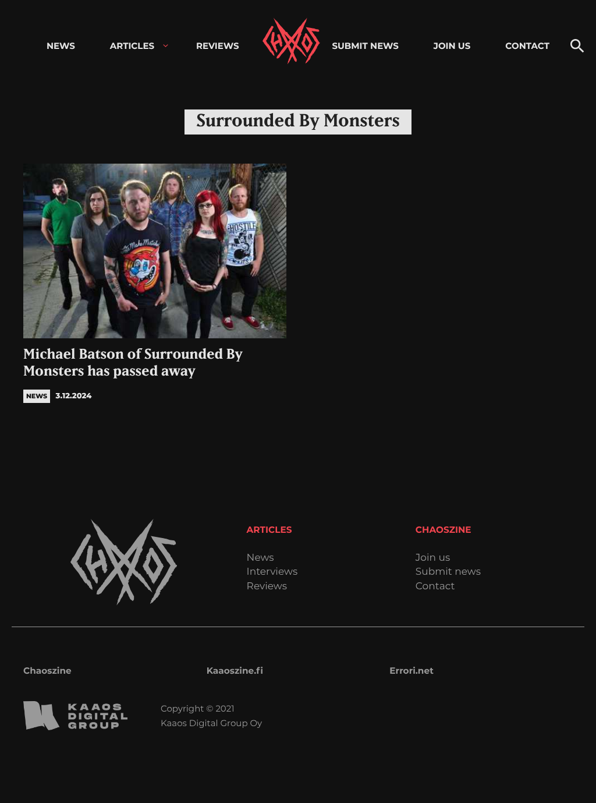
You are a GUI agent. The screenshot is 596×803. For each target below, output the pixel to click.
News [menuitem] (61, 45)
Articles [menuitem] (132, 45)
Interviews (272, 572)
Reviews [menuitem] (217, 45)
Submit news (448, 572)
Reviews (267, 586)
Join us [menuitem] (452, 45)
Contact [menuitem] (527, 45)
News (260, 558)
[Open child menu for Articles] (165, 45)
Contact (435, 586)
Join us (433, 558)
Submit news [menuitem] (365, 45)
